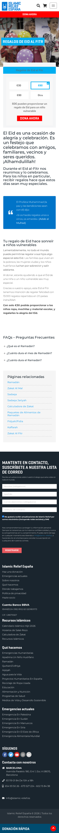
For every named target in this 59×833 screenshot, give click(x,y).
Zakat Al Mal (15, 388)
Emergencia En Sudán (15, 719)
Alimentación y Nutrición (16, 691)
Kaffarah (12, 427)
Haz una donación (12, 571)
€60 (40, 85)
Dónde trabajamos (12, 589)
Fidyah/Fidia (15, 421)
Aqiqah (6, 670)
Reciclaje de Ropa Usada (16, 683)
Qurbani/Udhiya (11, 666)
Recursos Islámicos (13, 638)
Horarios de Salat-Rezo (15, 630)
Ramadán (13, 382)
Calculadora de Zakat (20, 406)
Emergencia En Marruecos (17, 723)
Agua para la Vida (12, 674)
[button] (45, 5)
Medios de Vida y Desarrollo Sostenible (24, 700)
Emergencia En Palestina (16, 714)
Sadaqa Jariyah (16, 400)
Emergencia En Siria (13, 727)
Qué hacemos (10, 584)
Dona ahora (29, 14)
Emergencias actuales (14, 576)
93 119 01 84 (12, 780)
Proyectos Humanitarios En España (22, 678)
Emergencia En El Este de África (20, 731)
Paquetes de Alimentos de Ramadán (23, 414)
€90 (19, 95)
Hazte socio (8, 597)
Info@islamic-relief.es (43, 535)
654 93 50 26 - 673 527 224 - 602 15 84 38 (27, 786)
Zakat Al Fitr (14, 433)
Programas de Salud (13, 696)
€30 (18, 85)
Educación (8, 687)
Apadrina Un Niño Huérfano (18, 657)
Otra (40, 95)
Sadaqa (12, 394)
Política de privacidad (14, 593)
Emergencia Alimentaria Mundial (21, 736)
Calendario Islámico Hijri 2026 (19, 626)
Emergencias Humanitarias (17, 653)
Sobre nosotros (10, 580)
